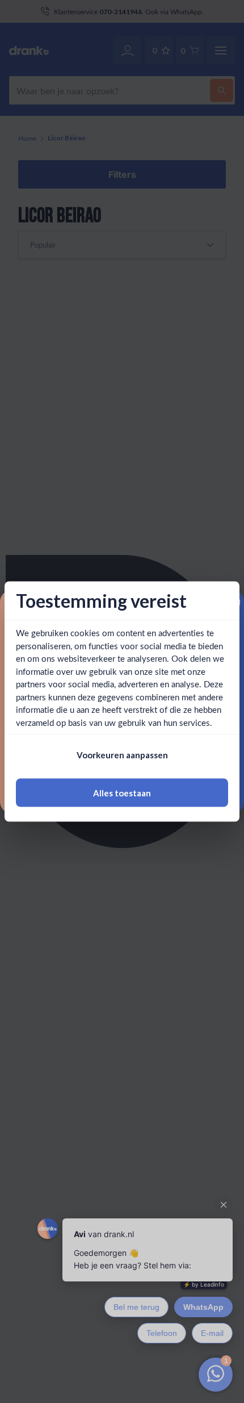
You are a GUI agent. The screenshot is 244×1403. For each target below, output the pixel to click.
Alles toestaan (122, 792)
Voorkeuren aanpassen (122, 755)
